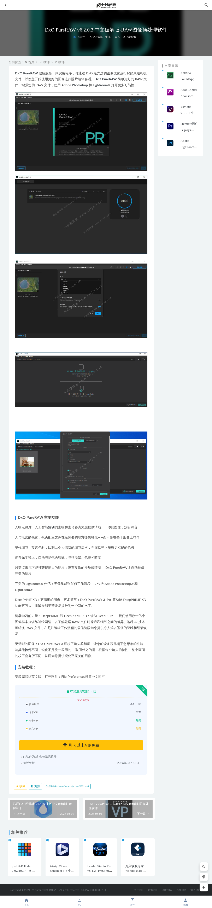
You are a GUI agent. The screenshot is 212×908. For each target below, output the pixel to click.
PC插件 (45, 62)
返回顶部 (195, 890)
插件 (132, 905)
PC (79, 905)
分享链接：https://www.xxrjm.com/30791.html (68, 786)
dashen (131, 37)
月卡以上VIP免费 (83, 745)
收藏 (22, 786)
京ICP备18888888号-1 (93, 890)
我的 (185, 905)
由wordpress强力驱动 (44, 890)
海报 (37, 786)
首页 (31, 62)
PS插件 (81, 37)
